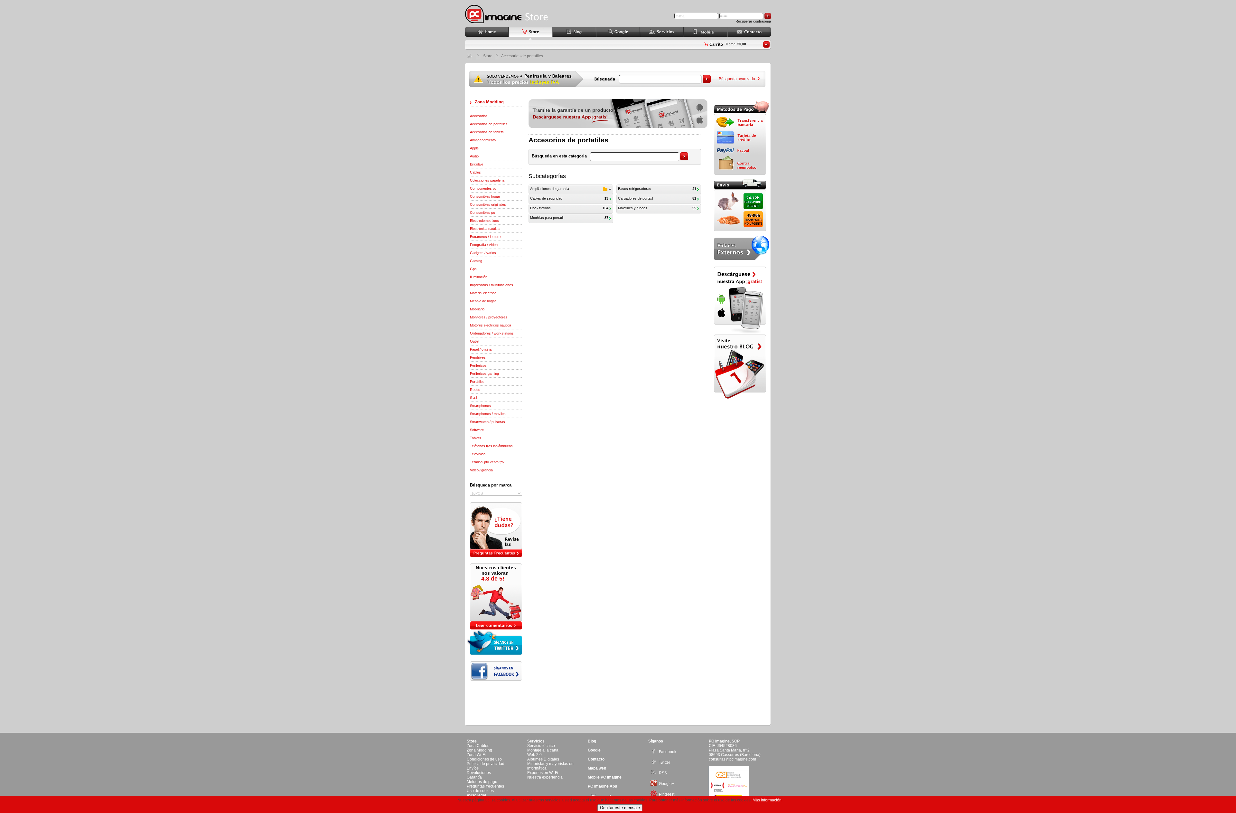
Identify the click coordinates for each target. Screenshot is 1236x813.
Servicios (536, 741)
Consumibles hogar (485, 196)
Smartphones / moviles (488, 414)
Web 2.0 (534, 754)
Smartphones (480, 406)
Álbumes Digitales (543, 759)
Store (487, 56)
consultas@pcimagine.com (732, 759)
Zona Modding (489, 101)
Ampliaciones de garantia (549, 189)
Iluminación (478, 277)
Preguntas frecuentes (485, 786)
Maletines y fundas (632, 208)
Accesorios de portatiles (489, 124)
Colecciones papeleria (487, 180)
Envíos (473, 768)
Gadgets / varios (483, 253)
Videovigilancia (481, 470)
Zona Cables (478, 745)
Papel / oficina (481, 349)
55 (694, 208)
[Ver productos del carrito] (766, 44)
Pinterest (666, 794)
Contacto (596, 759)
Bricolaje (476, 164)
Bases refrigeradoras (634, 189)
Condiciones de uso (484, 759)
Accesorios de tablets (487, 132)
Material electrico (483, 293)
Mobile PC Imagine (605, 777)
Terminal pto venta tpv (487, 462)
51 (694, 198)
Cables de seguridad (546, 198)
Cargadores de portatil (635, 198)
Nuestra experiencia (545, 777)
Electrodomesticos (484, 220)
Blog (592, 741)
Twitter (664, 762)
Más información (767, 800)
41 (694, 189)
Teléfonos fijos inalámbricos (491, 446)
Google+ (666, 783)
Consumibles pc (482, 212)
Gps (473, 269)
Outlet (474, 341)
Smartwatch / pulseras (487, 422)
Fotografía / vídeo (484, 245)
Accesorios (479, 116)
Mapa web (597, 768)
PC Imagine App (602, 786)
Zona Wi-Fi (476, 754)
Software (477, 430)
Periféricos (478, 365)
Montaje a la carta (542, 750)
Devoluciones (479, 772)
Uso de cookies (480, 791)
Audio (474, 156)
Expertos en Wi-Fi (542, 772)
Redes (475, 390)
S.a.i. (474, 398)
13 (606, 198)
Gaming (476, 261)
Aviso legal (476, 795)
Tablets (475, 438)
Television (477, 454)
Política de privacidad (485, 763)
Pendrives (478, 357)
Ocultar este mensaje (620, 807)
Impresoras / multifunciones (491, 285)
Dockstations (540, 208)
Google (594, 750)
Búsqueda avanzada (737, 79)
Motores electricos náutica (490, 325)
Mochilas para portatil (546, 218)
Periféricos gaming (484, 373)
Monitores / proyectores (488, 317)
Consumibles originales (488, 204)
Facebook (667, 752)
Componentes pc (483, 188)
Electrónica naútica (485, 229)
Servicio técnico (541, 745)
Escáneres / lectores (486, 237)
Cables (475, 172)
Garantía (474, 777)
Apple (474, 148)
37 (606, 218)
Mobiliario (477, 309)
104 (605, 208)
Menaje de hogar (483, 301)
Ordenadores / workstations (492, 333)
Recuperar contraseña (753, 21)
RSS (663, 773)
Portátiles (477, 381)
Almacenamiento (483, 140)
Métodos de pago (482, 782)
